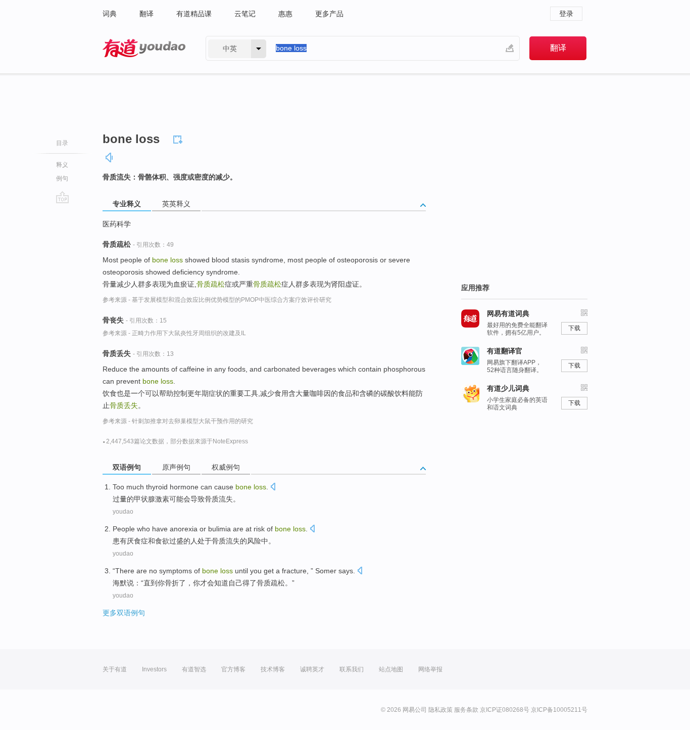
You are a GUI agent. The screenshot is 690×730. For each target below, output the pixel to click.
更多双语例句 (124, 613)
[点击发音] (272, 487)
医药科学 (117, 224)
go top (62, 197)
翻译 (146, 14)
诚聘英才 (312, 669)
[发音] (110, 157)
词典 (110, 14)
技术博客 (273, 669)
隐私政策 (440, 709)
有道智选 (194, 669)
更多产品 (329, 14)
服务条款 (466, 709)
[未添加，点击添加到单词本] (179, 138)
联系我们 (351, 669)
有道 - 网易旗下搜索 (144, 48)
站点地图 (391, 669)
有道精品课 (194, 14)
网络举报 (430, 669)
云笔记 (245, 14)
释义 (62, 164)
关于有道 (115, 669)
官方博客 (233, 669)
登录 (566, 14)
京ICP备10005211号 (559, 709)
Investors (154, 669)
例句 (62, 178)
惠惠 (285, 14)
